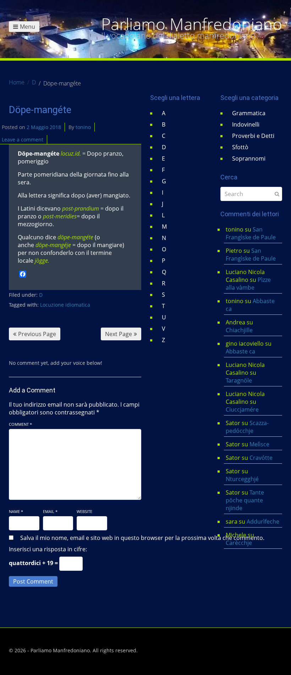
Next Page (118, 334)
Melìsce (259, 444)
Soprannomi (248, 158)
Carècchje (239, 543)
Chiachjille (239, 330)
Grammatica (248, 113)
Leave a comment (22, 139)
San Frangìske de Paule (251, 233)
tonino (83, 127)
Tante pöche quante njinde (245, 500)
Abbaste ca (240, 351)
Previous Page (37, 334)
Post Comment (33, 581)
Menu (27, 26)
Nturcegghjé (242, 479)
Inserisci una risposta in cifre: (48, 549)
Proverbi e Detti (253, 136)
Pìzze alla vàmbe (248, 283)
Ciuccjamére (242, 409)
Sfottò (240, 147)
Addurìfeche (263, 521)
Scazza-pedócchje (247, 427)
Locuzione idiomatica (65, 304)
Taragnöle (239, 380)
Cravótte (261, 458)
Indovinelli (245, 124)
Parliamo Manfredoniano (191, 24)
